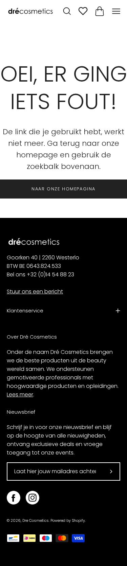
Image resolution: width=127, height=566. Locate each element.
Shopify (78, 520)
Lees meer (20, 394)
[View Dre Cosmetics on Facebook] (13, 497)
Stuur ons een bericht (35, 291)
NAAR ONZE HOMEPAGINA (63, 189)
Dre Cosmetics (35, 520)
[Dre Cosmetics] (30, 11)
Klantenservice (25, 310)
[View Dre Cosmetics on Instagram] (32, 497)
